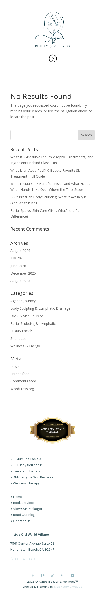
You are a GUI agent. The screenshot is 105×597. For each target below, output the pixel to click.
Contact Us (22, 521)
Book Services (24, 503)
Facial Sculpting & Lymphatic (33, 323)
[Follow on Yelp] (62, 575)
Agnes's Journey (23, 300)
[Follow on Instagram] (43, 575)
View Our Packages (28, 509)
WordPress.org (22, 388)
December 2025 (23, 273)
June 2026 (18, 265)
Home (17, 497)
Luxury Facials (21, 331)
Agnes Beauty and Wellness (52, 430)
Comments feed (23, 381)
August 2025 (20, 280)
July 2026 (17, 258)
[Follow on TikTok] (52, 575)
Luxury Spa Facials (27, 459)
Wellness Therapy (26, 483)
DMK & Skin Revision (27, 316)
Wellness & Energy (25, 346)
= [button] (52, 58)
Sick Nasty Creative (68, 587)
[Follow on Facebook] (33, 575)
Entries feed (19, 373)
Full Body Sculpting (27, 465)
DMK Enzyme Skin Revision (33, 477)
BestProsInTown (52, 426)
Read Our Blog (24, 515)
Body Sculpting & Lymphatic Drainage (40, 308)
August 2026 (20, 250)
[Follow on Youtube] (72, 575)
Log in (15, 366)
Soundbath (19, 338)
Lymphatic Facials (26, 471)
